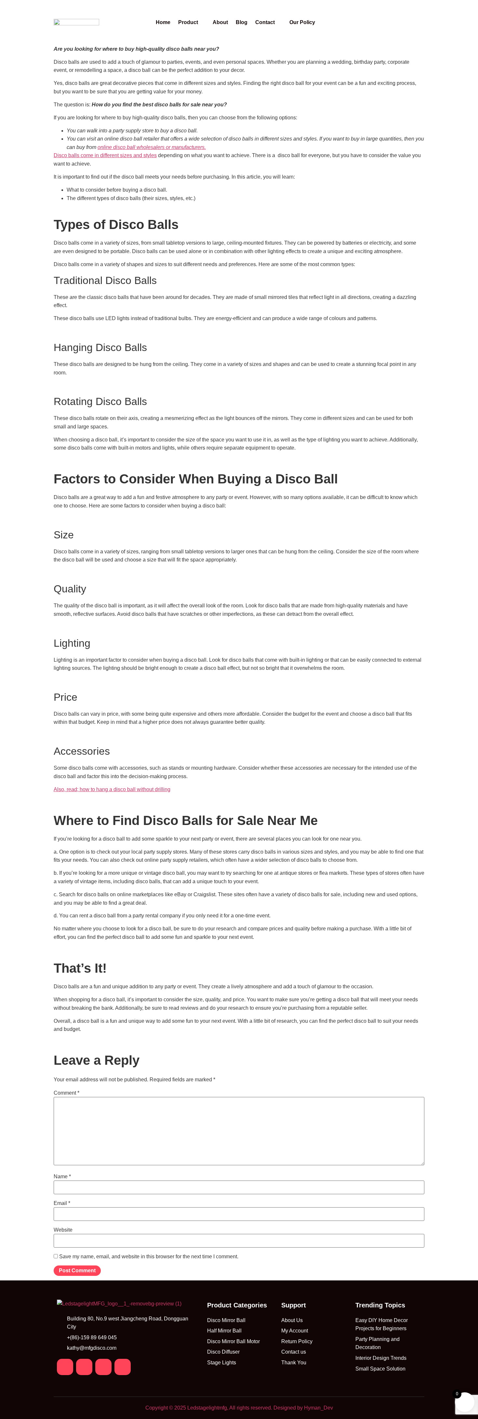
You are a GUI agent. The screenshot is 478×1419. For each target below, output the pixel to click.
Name (62, 1176)
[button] (191, 22)
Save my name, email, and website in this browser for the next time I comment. (148, 1256)
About (220, 22)
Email (62, 1203)
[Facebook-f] (65, 1367)
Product (188, 22)
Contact (265, 22)
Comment (66, 1093)
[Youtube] (122, 1367)
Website (63, 1230)
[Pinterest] (103, 1367)
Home (163, 22)
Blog (241, 22)
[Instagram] (84, 1367)
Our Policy (302, 22)
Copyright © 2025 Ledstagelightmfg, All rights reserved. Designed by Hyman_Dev (239, 1408)
